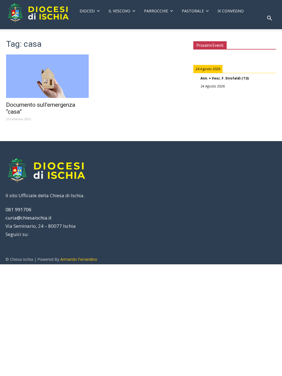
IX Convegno (231, 10)
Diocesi (87, 10)
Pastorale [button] (193, 10)
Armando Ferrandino (78, 259)
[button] (269, 18)
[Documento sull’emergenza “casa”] (47, 76)
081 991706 (18, 209)
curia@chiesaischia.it (28, 218)
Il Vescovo (119, 10)
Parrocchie (156, 10)
